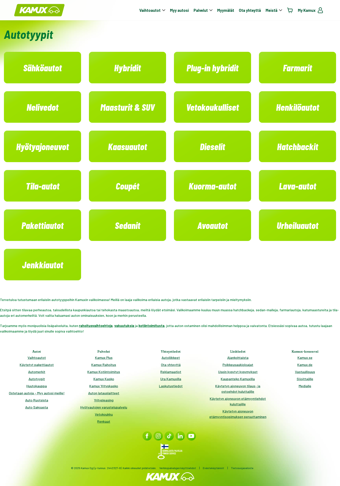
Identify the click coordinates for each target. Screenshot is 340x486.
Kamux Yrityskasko (103, 386)
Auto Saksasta (36, 407)
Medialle (305, 386)
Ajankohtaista (238, 357)
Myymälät (225, 10)
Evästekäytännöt (213, 468)
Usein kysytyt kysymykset (238, 372)
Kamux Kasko (103, 379)
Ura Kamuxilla (170, 379)
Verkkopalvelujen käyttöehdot (177, 468)
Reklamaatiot (170, 372)
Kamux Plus (104, 357)
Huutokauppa (36, 386)
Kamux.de (304, 364)
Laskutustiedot (171, 386)
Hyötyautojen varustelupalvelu (103, 407)
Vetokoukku (104, 414)
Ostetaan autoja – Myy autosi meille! (37, 393)
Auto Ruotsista (36, 400)
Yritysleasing (104, 400)
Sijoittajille (305, 379)
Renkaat (103, 421)
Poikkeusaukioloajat (238, 364)
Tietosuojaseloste (242, 468)
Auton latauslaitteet (103, 393)
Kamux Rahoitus (103, 364)
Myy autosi (179, 10)
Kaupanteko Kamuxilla (238, 379)
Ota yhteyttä (250, 10)
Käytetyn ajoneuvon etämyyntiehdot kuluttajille (238, 401)
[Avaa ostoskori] (290, 10)
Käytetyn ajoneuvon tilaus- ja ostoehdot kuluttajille (237, 389)
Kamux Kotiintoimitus (103, 372)
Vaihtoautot (37, 357)
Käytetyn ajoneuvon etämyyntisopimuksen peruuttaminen (237, 414)
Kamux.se (305, 357)
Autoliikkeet (171, 357)
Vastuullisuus (305, 372)
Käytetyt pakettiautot (37, 364)
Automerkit (36, 372)
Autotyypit (37, 379)
